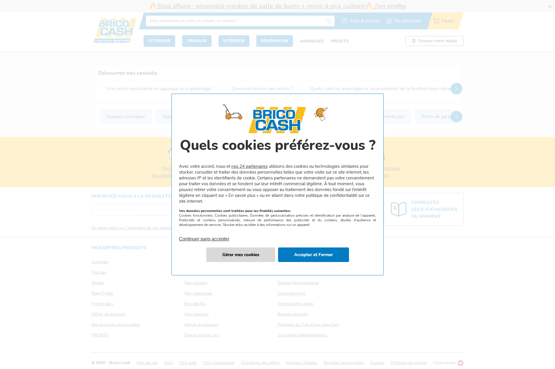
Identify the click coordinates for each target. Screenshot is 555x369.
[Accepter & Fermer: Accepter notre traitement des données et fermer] (313, 254)
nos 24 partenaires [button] (249, 166)
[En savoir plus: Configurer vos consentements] (240, 254)
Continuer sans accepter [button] (204, 235)
